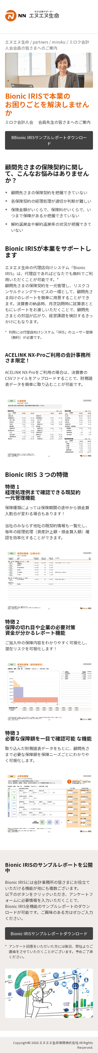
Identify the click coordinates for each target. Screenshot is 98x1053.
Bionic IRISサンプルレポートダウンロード (49, 933)
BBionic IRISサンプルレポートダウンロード (49, 140)
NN (35, 14)
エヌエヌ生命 (17, 42)
